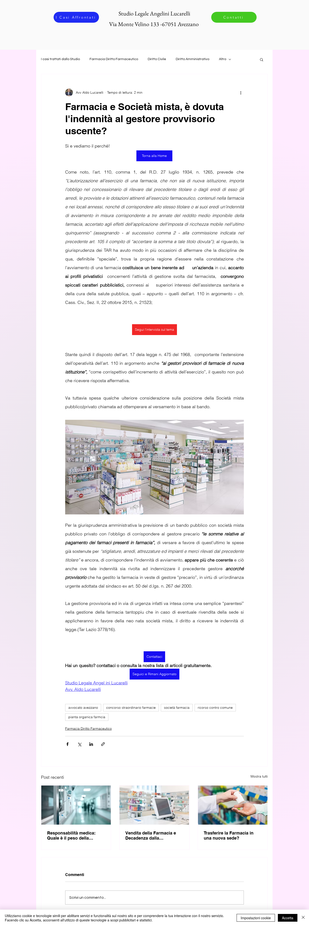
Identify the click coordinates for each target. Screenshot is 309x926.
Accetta (287, 917)
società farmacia (177, 707)
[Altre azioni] (241, 92)
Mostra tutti (259, 776)
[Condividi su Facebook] (67, 744)
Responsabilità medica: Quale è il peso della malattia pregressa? (71, 835)
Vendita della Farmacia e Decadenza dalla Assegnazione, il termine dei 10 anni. (150, 835)
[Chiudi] (303, 917)
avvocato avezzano (83, 707)
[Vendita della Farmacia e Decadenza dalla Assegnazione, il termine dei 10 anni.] (154, 805)
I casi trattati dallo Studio (60, 59)
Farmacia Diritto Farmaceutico (114, 59)
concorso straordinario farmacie (131, 707)
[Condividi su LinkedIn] (91, 744)
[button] (261, 59)
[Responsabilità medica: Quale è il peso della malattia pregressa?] (76, 805)
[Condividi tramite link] (103, 744)
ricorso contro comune (215, 707)
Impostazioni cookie (256, 917)
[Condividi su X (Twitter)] (79, 744)
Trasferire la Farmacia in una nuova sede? (228, 835)
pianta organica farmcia (86, 717)
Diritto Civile (157, 59)
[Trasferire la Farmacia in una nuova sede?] (232, 805)
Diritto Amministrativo (192, 59)
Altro (222, 59)
